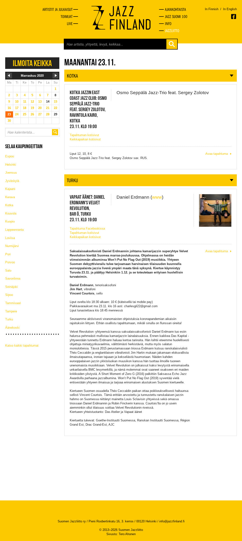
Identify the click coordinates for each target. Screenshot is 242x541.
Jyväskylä (12, 181)
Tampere (11, 311)
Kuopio (10, 221)
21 (47, 108)
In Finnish (211, 9)
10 (16, 101)
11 (24, 101)
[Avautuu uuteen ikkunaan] (234, 16)
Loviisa (10, 238)
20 (40, 108)
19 (32, 108)
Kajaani (10, 189)
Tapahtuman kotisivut (84, 135)
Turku (9, 319)
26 (32, 114)
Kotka (9, 205)
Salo (8, 270)
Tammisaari (13, 303)
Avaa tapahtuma (216, 153)
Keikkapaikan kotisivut (85, 139)
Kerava (10, 197)
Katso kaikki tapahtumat (22, 345)
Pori (8, 254)
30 (9, 120)
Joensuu (11, 172)
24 (16, 114)
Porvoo (10, 262)
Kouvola (10, 213)
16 (9, 108)
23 (9, 114)
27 (40, 114)
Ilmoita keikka (32, 63)
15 (55, 101)
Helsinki (10, 164)
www (157, 197)
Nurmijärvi (12, 246)
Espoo (9, 156)
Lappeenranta (14, 229)
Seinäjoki (11, 287)
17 (16, 108)
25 (24, 114)
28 (47, 114)
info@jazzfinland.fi (172, 521)
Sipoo (9, 295)
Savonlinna (12, 278)
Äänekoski (12, 327)
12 (32, 101)
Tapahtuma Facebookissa (87, 228)
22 (55, 108)
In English (230, 9)
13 (40, 101)
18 (24, 108)
